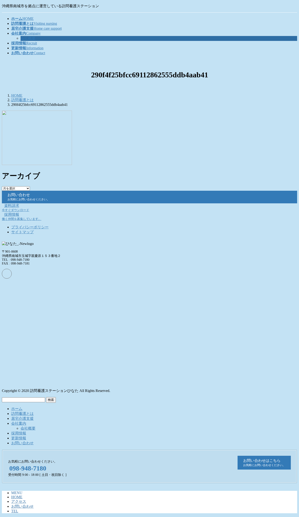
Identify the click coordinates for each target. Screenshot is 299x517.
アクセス (18, 501)
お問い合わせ (22, 443)
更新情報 (18, 438)
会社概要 (28, 38)
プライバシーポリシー (30, 227)
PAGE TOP (288, 497)
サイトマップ (22, 232)
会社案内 (18, 423)
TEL (14, 511)
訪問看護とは (22, 414)
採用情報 (18, 433)
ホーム (16, 409)
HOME (16, 497)
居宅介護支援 (22, 418)
